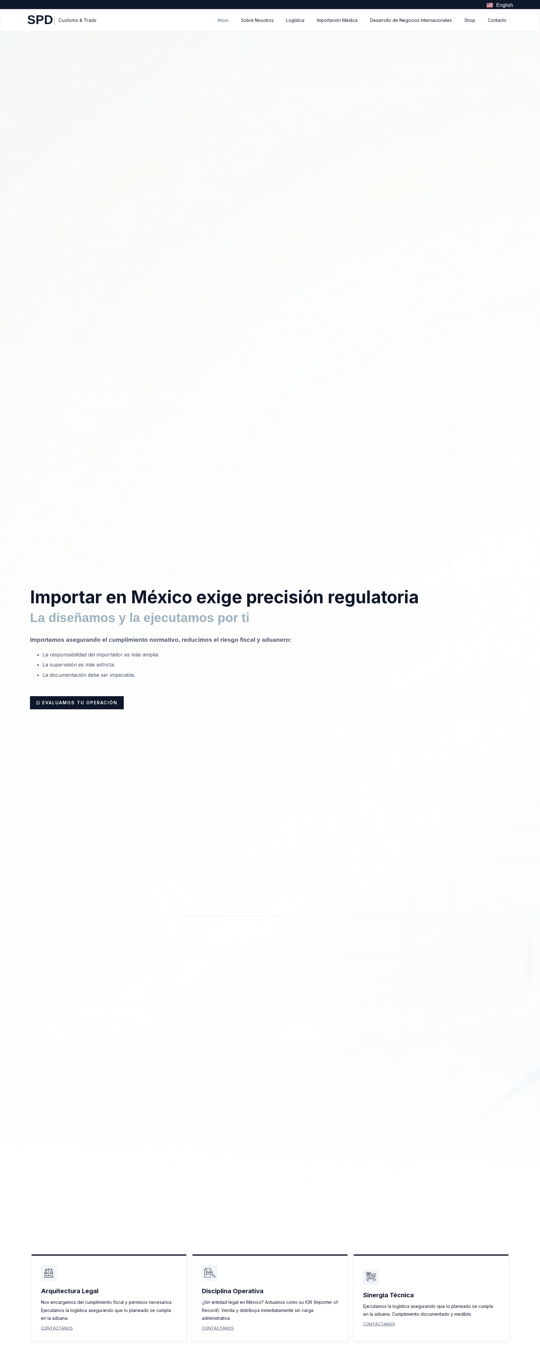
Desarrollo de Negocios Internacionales (411, 20)
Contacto (497, 20)
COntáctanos (56, 1328)
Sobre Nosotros (257, 20)
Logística (295, 20)
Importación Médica (337, 20)
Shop (469, 20)
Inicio (223, 20)
